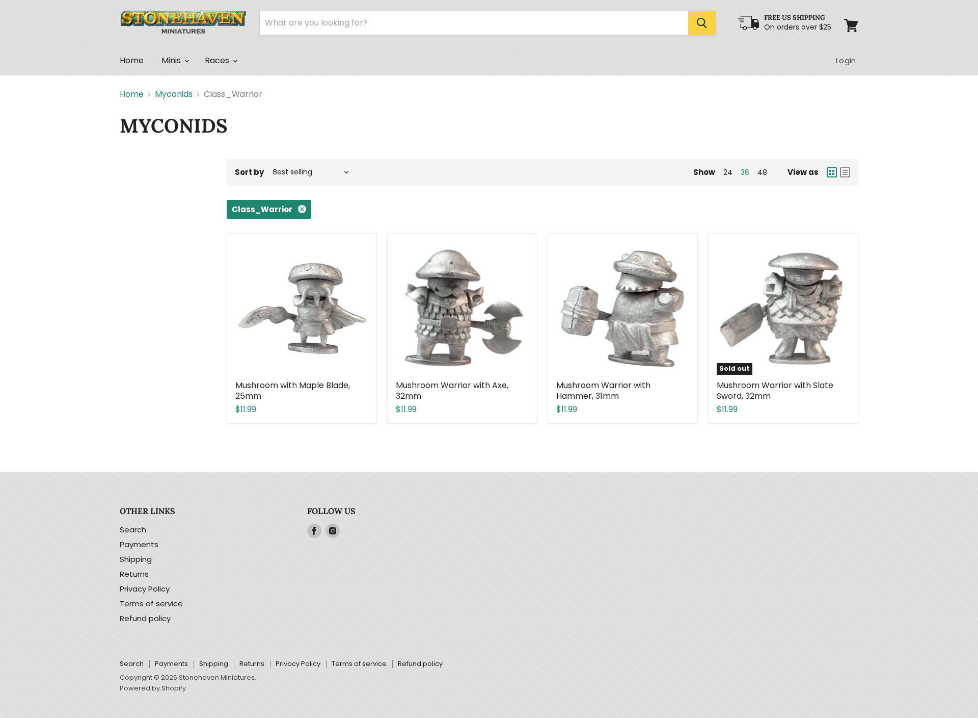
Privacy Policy (145, 588)
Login (846, 60)
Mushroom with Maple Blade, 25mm (292, 390)
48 (762, 172)
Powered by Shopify (153, 688)
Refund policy (145, 618)
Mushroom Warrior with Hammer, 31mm (603, 390)
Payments (139, 544)
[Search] (702, 23)
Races (218, 60)
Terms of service (151, 603)
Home (132, 60)
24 (727, 172)
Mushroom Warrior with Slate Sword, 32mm (775, 390)
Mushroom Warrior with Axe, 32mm (452, 390)
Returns (134, 574)
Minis (172, 60)
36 (745, 172)
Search (133, 529)
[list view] (845, 172)
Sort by (249, 172)
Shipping (136, 559)
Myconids (174, 94)
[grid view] (832, 172)
